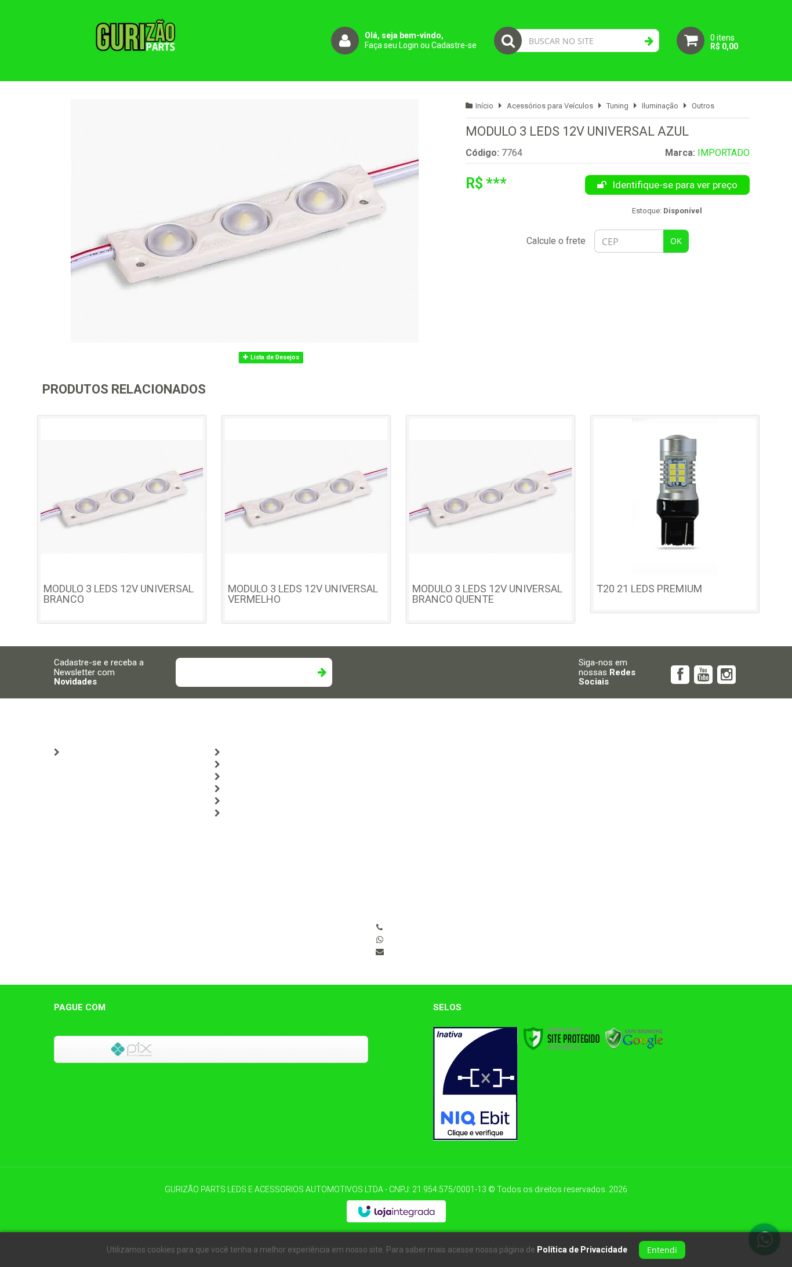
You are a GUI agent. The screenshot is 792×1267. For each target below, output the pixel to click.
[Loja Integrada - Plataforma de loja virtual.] (396, 1211)
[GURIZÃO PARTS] (135, 40)
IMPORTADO (723, 152)
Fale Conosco (247, 752)
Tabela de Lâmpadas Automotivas (286, 764)
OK (676, 240)
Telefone (434, 927)
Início (484, 105)
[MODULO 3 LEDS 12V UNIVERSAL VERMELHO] (306, 519)
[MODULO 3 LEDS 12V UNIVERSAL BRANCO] (122, 519)
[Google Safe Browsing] (634, 1039)
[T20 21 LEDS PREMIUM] (675, 514)
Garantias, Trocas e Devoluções (280, 813)
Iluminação (660, 105)
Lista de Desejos (274, 357)
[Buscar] (649, 41)
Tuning (617, 105)
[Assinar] (321, 672)
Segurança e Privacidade (268, 776)
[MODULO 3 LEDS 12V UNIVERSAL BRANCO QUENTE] (490, 519)
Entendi (662, 1249)
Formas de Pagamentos (267, 788)
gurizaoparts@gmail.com (434, 951)
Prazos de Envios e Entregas (275, 801)
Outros (703, 105)
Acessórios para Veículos (550, 105)
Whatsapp (437, 939)
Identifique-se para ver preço (674, 185)
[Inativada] (475, 1084)
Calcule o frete (556, 240)
